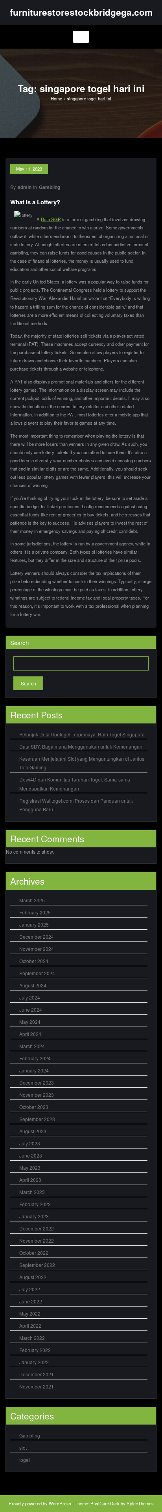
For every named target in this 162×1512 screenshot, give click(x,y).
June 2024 (30, 1009)
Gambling (49, 187)
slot (23, 1447)
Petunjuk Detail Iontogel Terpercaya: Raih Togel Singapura (82, 734)
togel (24, 1459)
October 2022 (33, 1252)
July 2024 (29, 997)
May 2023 (29, 1167)
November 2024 (36, 948)
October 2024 (33, 961)
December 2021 (36, 1374)
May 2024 (29, 1021)
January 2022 (34, 1362)
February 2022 (35, 1350)
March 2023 (32, 1192)
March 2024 (32, 1046)
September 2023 (37, 1119)
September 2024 (37, 973)
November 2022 (36, 1240)
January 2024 (34, 1070)
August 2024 (32, 985)
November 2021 (36, 1386)
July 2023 (29, 1143)
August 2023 (32, 1131)
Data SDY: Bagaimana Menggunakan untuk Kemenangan (80, 746)
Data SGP (51, 219)
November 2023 (36, 1094)
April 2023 (30, 1179)
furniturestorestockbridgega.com (81, 12)
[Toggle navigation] (81, 37)
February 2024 (35, 1058)
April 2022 (30, 1325)
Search (19, 642)
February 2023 (35, 1204)
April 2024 (30, 1033)
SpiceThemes (140, 1503)
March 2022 (32, 1337)
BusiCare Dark (105, 1503)
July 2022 (29, 1289)
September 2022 (37, 1264)
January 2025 (34, 924)
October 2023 (33, 1106)
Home (56, 98)
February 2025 (35, 912)
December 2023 (36, 1082)
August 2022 (32, 1277)
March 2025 (32, 900)
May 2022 (29, 1313)
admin (24, 187)
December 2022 (36, 1228)
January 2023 (34, 1216)
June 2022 (30, 1301)
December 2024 (36, 936)
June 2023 (30, 1155)
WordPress (60, 1503)
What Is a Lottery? (35, 202)
